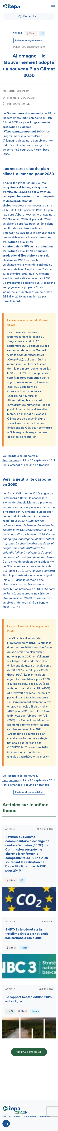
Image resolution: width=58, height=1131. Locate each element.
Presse (17, 1117)
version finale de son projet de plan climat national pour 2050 (29, 652)
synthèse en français (34, 756)
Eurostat (48, 570)
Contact (6, 1117)
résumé (29, 464)
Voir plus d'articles (29, 1052)
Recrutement (29, 1117)
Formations (44, 1117)
